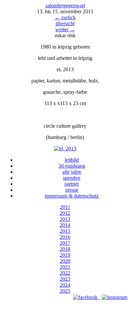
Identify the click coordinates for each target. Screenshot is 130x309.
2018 (65, 249)
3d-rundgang (71, 166)
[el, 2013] (65, 148)
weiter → (65, 29)
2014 (65, 225)
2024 (65, 285)
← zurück (65, 17)
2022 (65, 273)
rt (82, 5)
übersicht (65, 23)
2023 (65, 279)
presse (71, 190)
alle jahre (71, 172)
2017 (65, 243)
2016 (65, 237)
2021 (65, 267)
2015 (65, 231)
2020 (65, 261)
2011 (65, 207)
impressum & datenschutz (72, 196)
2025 (65, 291)
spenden (71, 178)
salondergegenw (62, 5)
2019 (65, 255)
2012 (65, 213)
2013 (65, 219)
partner (71, 184)
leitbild (72, 160)
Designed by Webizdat (65, 303)
